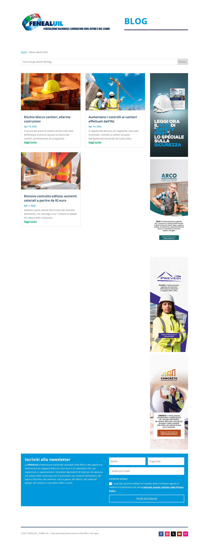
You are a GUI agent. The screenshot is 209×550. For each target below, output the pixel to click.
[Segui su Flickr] (185, 533)
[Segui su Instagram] (167, 533)
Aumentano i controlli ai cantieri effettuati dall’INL (113, 119)
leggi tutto (30, 142)
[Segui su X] (173, 533)
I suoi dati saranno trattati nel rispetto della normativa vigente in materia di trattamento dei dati (146, 487)
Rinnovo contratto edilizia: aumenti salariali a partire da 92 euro (50, 198)
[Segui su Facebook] (161, 533)
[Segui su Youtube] (179, 533)
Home (24, 52)
